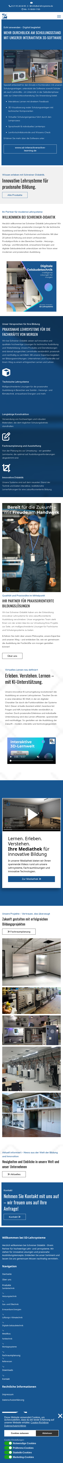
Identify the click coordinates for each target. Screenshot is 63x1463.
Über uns (12, 655)
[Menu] (59, 16)
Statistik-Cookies (22, 1452)
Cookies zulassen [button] (20, 1433)
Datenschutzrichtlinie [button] (15, 1426)
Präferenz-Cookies (23, 1448)
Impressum (7, 1394)
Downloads (7, 1370)
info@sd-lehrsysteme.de (42, 6)
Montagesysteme (9, 1346)
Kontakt (13, 1216)
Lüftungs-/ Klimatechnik (12, 1317)
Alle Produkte (14, 195)
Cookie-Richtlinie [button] (40, 1422)
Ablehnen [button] (47, 1433)
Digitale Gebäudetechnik (12, 1325)
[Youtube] (31, 2)
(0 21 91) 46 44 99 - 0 (19, 6)
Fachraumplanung (20, 931)
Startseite (7, 1274)
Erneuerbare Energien (11, 1309)
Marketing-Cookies (23, 1457)
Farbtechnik (7, 1338)
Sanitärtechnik (8, 1288)
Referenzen (7, 1361)
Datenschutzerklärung (13, 1399)
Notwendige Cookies (24, 1443)
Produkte (6, 1285)
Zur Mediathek (30, 879)
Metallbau (6, 1333)
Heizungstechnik (9, 1296)
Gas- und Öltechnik (10, 1304)
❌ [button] (60, 1415)
